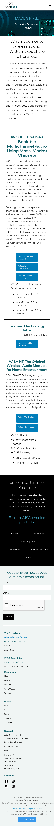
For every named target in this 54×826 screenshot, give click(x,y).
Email (6, 592)
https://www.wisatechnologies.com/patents (27, 808)
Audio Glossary (10, 688)
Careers (7, 718)
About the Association (13, 662)
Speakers (15, 533)
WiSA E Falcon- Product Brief (24, 267)
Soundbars (39, 533)
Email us (7, 750)
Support (7, 693)
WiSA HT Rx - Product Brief (26, 428)
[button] (50, 5)
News (6, 709)
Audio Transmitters (39, 549)
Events (7, 713)
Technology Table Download (25, 344)
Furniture (27, 557)
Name (5, 582)
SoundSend (15, 549)
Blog (6, 675)
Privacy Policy (27, 819)
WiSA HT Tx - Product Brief (26, 418)
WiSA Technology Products (15, 636)
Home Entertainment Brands (16, 666)
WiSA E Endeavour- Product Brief (25, 276)
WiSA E (7, 645)
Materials (8, 684)
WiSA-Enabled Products (14, 641)
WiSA (6, 705)
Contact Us (8, 722)
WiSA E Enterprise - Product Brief (25, 257)
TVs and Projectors (27, 541)
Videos (7, 680)
